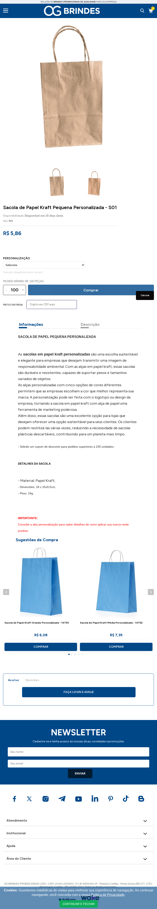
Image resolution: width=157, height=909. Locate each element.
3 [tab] (75, 655)
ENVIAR (80, 773)
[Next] (151, 592)
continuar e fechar (79, 904)
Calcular (145, 295)
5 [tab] (83, 655)
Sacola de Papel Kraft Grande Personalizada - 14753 (36, 622)
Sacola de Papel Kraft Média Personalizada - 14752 (111, 622)
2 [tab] (72, 655)
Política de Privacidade (107, 895)
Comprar (41, 647)
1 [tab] (69, 655)
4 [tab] (79, 655)
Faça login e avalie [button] (79, 692)
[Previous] (6, 592)
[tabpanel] (40, 599)
